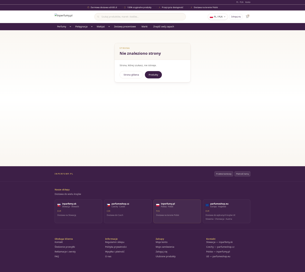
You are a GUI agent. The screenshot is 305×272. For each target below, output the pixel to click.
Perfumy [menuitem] (61, 26)
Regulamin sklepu (114, 242)
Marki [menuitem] (145, 26)
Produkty (153, 74)
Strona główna (131, 74)
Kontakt (59, 242)
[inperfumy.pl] (63, 17)
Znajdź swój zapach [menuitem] (163, 26)
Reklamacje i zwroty (65, 251)
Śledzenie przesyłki (65, 246)
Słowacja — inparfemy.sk (219, 242)
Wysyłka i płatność (115, 251)
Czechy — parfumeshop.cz (220, 246)
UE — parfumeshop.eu (218, 256)
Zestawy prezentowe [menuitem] (125, 26)
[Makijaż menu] (109, 27)
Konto (247, 2)
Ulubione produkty (166, 256)
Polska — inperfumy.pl (218, 251)
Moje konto (161, 242)
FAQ (57, 256)
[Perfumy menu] (70, 27)
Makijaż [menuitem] (101, 26)
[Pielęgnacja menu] (92, 27)
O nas (108, 256)
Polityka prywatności (116, 246)
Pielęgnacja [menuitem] (81, 26)
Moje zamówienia (165, 246)
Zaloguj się (236, 16)
